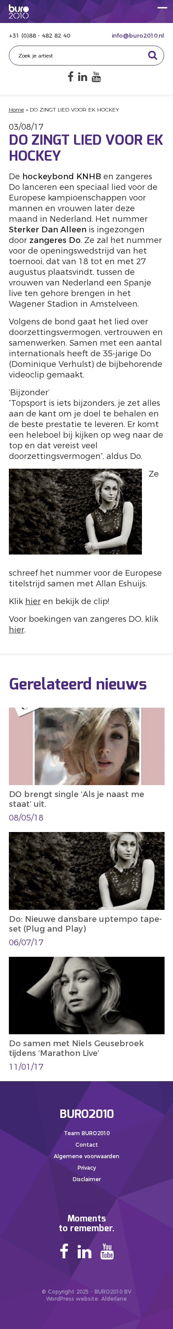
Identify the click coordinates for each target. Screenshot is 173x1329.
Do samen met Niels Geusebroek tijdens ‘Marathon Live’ (76, 1048)
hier (33, 601)
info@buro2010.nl (138, 35)
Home (16, 109)
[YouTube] (96, 76)
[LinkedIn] (82, 76)
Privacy (87, 1167)
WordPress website (72, 1298)
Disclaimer (87, 1179)
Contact (86, 1144)
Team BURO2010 (87, 1133)
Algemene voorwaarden (86, 1156)
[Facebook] (70, 76)
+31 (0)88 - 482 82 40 (39, 35)
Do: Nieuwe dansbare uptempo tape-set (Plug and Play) (85, 924)
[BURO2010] (19, 11)
